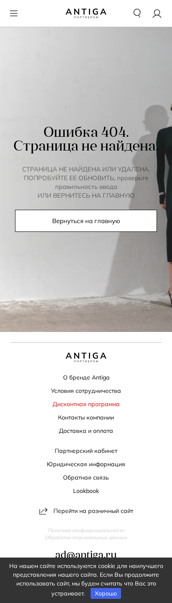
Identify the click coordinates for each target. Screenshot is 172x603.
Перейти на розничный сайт (93, 511)
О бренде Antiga (86, 377)
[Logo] (86, 13)
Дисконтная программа (86, 404)
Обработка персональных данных (86, 537)
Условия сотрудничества (86, 390)
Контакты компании (86, 417)
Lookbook (86, 491)
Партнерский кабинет (86, 451)
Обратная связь (86, 477)
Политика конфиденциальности (86, 530)
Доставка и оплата (86, 431)
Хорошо (106, 593)
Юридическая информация (86, 464)
